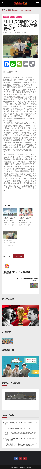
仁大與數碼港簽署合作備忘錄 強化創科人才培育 (21, 423)
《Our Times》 (8, 241)
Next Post (35, 280)
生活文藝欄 (19, 17)
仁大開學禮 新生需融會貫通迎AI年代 (18, 428)
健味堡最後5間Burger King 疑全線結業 (16, 272)
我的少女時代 (18, 256)
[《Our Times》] (10, 235)
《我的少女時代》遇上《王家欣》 (9, 219)
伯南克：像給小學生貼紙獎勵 (27, 278)
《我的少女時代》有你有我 (25, 219)
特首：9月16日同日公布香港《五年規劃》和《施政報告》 (20, 439)
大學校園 (6, 17)
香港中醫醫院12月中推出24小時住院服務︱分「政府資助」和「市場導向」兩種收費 (21, 445)
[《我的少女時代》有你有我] (26, 212)
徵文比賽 (12, 17)
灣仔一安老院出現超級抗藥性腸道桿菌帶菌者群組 (21, 433)
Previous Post (7, 273)
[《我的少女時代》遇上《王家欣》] (10, 212)
